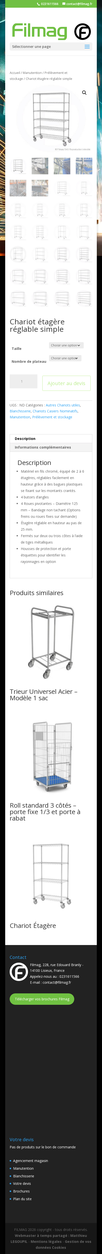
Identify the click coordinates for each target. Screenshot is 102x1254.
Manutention (32, 72)
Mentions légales (46, 1241)
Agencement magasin (30, 1160)
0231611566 (49, 4)
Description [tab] (25, 438)
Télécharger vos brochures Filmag (42, 999)
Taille (17, 348)
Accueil (15, 72)
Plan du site (22, 1198)
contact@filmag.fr (57, 982)
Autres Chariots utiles (63, 405)
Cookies (59, 1247)
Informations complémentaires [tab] (43, 447)
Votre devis (22, 1183)
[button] (84, 92)
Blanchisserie (20, 411)
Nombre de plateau (29, 361)
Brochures (21, 1191)
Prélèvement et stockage (52, 417)
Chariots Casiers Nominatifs (55, 411)
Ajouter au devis (66, 383)
